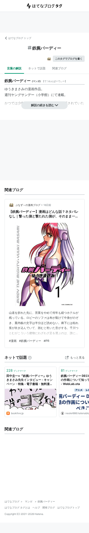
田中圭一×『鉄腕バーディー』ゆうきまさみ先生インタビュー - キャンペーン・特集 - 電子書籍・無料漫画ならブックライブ (29, 380)
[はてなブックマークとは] (29, 357)
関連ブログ (59, 68)
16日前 (47, 205)
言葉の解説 (14, 68)
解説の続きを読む (42, 105)
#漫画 (13, 340)
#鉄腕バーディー (30, 340)
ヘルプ (36, 507)
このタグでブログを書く (68, 58)
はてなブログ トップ (19, 38)
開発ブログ (48, 507)
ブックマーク (16, 370)
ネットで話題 (37, 68)
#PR (46, 340)
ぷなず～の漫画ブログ (28, 205)
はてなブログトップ (68, 507)
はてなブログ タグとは (17, 507)
